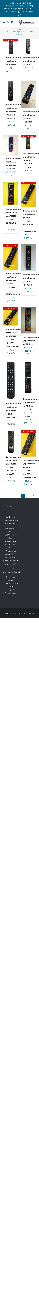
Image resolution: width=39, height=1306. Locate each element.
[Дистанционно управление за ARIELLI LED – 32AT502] (10, 362)
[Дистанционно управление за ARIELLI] (28, 40)
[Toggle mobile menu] (4, 22)
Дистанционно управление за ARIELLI (31, 61)
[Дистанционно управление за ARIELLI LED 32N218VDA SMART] (10, 432)
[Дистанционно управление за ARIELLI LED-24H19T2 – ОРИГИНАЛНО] (28, 432)
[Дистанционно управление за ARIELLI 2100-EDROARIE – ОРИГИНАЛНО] (10, 246)
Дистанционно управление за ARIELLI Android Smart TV (13, 111)
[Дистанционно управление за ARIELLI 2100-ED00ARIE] (10, 183)
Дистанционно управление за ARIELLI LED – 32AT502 (13, 410)
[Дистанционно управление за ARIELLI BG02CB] (28, 309)
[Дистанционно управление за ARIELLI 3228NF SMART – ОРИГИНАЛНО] (10, 309)
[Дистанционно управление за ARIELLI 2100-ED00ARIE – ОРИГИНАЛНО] (28, 183)
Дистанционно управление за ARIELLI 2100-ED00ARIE (13, 216)
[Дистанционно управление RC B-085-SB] (10, 40)
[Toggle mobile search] (8, 22)
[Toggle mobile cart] (12, 22)
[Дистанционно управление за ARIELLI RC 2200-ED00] (28, 136)
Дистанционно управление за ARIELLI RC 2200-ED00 (31, 160)
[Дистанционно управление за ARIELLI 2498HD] (28, 246)
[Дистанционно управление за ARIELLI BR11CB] (28, 82)
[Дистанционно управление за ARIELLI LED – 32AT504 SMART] (28, 362)
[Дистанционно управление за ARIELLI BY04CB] (10, 136)
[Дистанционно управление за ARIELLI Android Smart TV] (10, 82)
